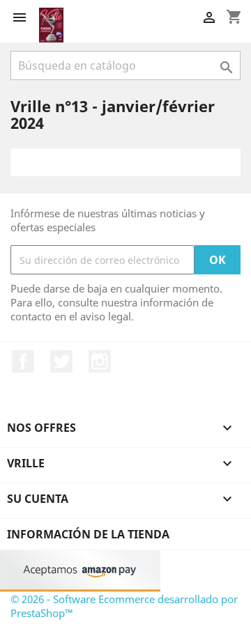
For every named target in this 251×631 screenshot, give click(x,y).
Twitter (61, 361)
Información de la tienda (88, 534)
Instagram (100, 361)
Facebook (23, 361)
